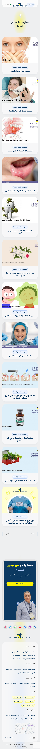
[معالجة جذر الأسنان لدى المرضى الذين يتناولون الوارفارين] (20, 375)
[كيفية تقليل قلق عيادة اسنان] (20, 90)
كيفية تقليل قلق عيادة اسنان (20, 111)
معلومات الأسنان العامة (20, 67)
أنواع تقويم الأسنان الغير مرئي (26, 673)
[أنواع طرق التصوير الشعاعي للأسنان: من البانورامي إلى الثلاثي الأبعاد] (20, 500)
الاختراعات (32, 687)
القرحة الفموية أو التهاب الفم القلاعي (20, 191)
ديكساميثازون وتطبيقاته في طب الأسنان (20, 439)
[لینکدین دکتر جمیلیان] (35, 627)
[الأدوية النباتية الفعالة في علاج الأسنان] (20, 460)
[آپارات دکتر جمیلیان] (5, 627)
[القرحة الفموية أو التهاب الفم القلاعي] (20, 170)
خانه (33, 652)
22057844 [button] (28, 697)
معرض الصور (26, 652)
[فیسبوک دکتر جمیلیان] (25, 627)
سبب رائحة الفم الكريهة (20, 71)
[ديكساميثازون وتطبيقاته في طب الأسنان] (20, 417)
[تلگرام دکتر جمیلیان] (10, 627)
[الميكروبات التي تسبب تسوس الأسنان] (20, 210)
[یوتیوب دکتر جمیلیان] (20, 627)
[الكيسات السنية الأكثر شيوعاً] (20, 130)
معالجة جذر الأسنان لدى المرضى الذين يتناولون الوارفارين (20, 397)
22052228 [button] (16, 697)
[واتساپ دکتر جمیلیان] (15, 627)
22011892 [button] (16, 701)
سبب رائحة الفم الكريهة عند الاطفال (20, 315)
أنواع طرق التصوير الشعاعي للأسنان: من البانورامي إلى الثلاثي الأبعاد (20, 522)
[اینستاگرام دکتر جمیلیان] (30, 627)
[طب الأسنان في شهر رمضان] (20, 335)
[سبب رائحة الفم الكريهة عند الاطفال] (20, 295)
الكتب (7, 683)
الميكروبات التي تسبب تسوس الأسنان (20, 232)
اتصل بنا (15, 659)
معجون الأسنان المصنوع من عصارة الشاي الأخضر (20, 274)
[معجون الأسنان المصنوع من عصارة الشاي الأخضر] (20, 253)
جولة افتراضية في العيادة (28, 659)
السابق (32, 534)
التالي (7, 534)
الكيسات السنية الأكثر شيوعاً (20, 151)
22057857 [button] (28, 701)
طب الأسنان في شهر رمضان (20, 355)
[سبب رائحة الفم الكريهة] (20, 50)
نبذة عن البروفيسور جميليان (27, 683)
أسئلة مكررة (16, 655)
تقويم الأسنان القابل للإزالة (13, 669)
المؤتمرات (13, 683)
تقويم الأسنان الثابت (29, 669)
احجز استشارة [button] (20, 584)
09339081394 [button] (27, 705)
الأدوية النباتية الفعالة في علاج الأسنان (20, 480)
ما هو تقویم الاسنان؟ (29, 655)
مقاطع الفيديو (16, 652)
